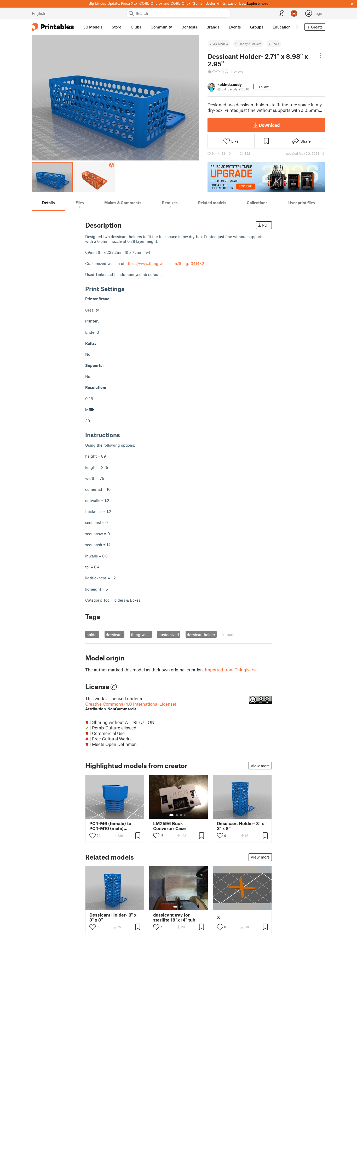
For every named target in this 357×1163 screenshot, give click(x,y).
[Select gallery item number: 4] (185, 815)
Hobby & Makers (250, 43)
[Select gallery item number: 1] (171, 815)
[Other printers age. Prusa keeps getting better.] (266, 177)
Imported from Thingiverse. (232, 669)
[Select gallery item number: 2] (177, 815)
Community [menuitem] (161, 27)
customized (169, 634)
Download (269, 125)
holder (92, 634)
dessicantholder (201, 634)
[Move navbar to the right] (296, 27)
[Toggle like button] (92, 835)
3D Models (220, 43)
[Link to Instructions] (124, 435)
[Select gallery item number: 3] (181, 815)
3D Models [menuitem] (92, 27)
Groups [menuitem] (256, 27)
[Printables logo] (53, 27)
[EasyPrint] (282, 13)
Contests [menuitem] (189, 27)
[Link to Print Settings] (128, 288)
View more (260, 765)
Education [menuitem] (282, 27)
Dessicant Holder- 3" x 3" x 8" (240, 826)
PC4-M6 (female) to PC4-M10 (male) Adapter (110, 826)
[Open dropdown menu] (320, 56)
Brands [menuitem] (212, 27)
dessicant (114, 634)
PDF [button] (266, 225)
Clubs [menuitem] (136, 27)
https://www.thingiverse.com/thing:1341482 (164, 263)
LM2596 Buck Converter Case (169, 826)
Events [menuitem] (235, 27)
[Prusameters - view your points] (294, 13)
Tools (275, 43)
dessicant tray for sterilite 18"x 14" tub (174, 917)
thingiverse (141, 634)
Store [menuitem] (116, 27)
